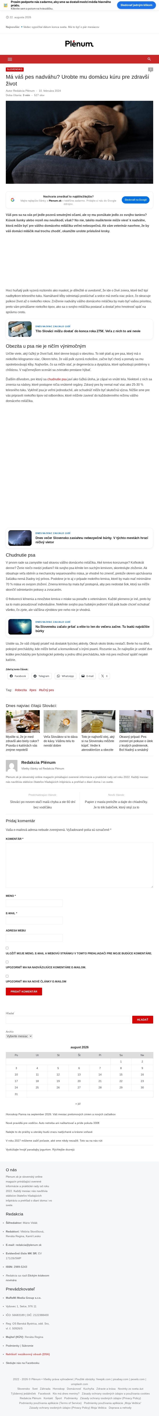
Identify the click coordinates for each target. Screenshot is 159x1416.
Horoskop (59, 1388)
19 (58, 1081)
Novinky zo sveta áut (130, 1388)
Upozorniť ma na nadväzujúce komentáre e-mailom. (46, 967)
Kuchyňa (88, 1388)
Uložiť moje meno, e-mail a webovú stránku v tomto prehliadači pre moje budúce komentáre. (79, 953)
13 (79, 1074)
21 (100, 1081)
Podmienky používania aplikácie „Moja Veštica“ (112, 1403)
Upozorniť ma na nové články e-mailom (36, 981)
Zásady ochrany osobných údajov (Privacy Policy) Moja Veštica (67, 1407)
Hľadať (10, 1013)
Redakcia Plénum (24, 90)
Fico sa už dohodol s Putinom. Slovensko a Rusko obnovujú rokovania (66, 26)
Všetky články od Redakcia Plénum (42, 768)
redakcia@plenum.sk (28, 1244)
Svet (35, 1388)
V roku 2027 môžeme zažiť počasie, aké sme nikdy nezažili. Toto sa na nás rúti (54, 1140)
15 (121, 1074)
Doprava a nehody (120, 1407)
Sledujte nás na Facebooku (22, 1362)
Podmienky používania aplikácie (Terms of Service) (50, 1403)
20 (79, 1081)
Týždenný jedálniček (23, 1393)
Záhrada (45, 1388)
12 (58, 1074)
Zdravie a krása (106, 1388)
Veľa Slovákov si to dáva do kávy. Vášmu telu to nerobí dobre (61, 741)
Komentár (14, 838)
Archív (10, 1031)
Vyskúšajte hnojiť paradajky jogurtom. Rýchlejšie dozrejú (40, 1149)
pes (33, 690)
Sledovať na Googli (136, 199)
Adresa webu (16, 930)
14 (100, 1074)
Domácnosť (74, 1388)
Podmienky (12, 1345)
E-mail (11, 913)
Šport (58, 1398)
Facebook (44, 1393)
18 (37, 1081)
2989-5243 (20, 1266)
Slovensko (14, 69)
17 (16, 1081)
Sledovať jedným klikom (136, 5)
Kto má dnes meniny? (66, 1393)
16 (142, 1074)
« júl (77, 1103)
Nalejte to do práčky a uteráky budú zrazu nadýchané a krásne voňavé (49, 1131)
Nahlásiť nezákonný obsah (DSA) (28, 1354)
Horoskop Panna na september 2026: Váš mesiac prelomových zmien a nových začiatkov (61, 1114)
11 (37, 1074)
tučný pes (47, 690)
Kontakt (48, 1398)
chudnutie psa (57, 379)
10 (16, 1074)
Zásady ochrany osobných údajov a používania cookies (116, 1393)
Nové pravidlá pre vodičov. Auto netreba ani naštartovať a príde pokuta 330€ (52, 1123)
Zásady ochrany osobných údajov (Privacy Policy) (110, 1398)
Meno (11, 895)
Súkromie (27, 1345)
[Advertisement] (79, 262)
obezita (22, 690)
